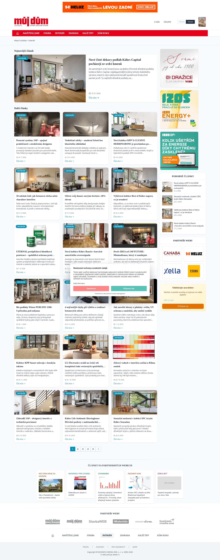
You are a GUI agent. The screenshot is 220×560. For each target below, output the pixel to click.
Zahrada (73, 33)
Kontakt (100, 547)
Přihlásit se (183, 306)
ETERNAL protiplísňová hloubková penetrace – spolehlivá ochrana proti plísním (34, 255)
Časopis (167, 22)
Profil (86, 547)
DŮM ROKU (103, 33)
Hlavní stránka (20, 40)
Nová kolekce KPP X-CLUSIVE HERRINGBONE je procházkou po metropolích (131, 144)
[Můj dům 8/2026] (202, 22)
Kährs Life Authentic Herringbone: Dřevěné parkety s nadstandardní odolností (82, 422)
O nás (157, 22)
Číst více (93, 97)
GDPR (135, 547)
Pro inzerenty (118, 547)
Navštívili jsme (31, 33)
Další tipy (87, 33)
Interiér (60, 33)
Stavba (47, 33)
